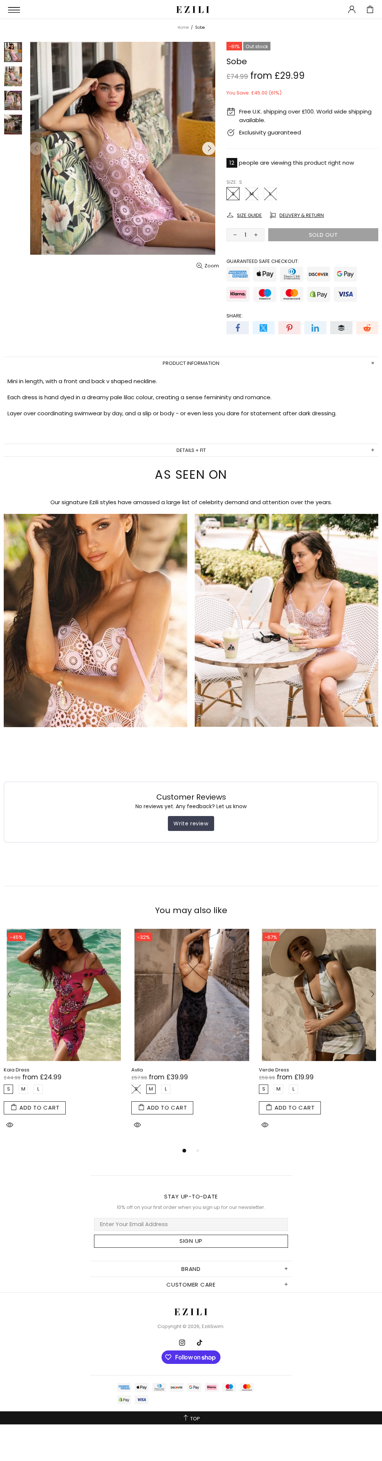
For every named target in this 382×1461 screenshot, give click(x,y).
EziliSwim (193, 9)
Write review (190, 823)
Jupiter (267, 1070)
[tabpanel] (64, 1037)
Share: (234, 316)
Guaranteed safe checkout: (262, 261)
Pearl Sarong (19, 1070)
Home (183, 27)
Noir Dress (143, 1070)
